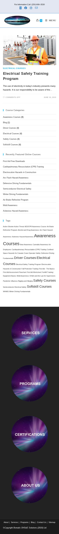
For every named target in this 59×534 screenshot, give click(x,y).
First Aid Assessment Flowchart (14, 272)
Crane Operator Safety (32, 253)
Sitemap (52, 522)
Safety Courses (10, 139)
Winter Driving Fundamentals (15, 194)
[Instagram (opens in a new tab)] (31, 8)
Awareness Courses (12, 117)
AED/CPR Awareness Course (35, 226)
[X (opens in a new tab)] (21, 8)
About (6, 522)
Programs (24, 522)
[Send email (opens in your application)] (36, 7)
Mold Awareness (10, 205)
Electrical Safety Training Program (28, 264)
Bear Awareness (26, 244)
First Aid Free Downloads (14, 161)
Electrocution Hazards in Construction (19, 172)
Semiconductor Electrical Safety (17, 189)
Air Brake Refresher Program (15, 200)
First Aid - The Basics (47, 269)
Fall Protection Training (29, 269)
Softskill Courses (10, 144)
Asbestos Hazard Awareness (15, 211)
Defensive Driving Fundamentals (17, 183)
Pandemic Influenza (10, 281)
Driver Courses (9, 128)
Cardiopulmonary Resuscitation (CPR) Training (23, 167)
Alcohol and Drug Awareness (28, 230)
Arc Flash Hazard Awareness (15, 178)
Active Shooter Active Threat (13, 226)
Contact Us (41, 522)
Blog (5, 122)
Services (14, 522)
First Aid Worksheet (34, 272)
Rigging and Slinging (25, 281)
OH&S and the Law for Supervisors (42, 276)
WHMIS (6, 291)
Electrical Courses (14, 68)
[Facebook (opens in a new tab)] (26, 8)
